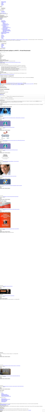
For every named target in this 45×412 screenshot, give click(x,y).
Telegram (2, 44)
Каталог (1, 19)
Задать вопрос (1, 16)
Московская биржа (9, 74)
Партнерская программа (4, 394)
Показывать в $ (3, 8)
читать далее (1, 71)
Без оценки (2, 97)
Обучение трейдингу (8, 39)
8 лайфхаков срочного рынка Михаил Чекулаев (8, 127)
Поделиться (4, 41)
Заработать (1, 41)
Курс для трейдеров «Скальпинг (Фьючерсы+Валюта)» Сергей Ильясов (11, 365)
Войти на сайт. (2, 94)
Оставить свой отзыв (2, 93)
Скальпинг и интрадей (19, 39)
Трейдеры (2, 37)
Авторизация (3, 11)
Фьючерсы (13, 74)
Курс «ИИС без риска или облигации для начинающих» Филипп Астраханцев (12, 185)
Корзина (1, 18)
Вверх (1, 411)
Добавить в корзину (2, 60)
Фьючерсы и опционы (25, 39)
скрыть (5, 72)
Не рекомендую (10, 97)
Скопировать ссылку (4, 43)
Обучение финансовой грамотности (5, 399)
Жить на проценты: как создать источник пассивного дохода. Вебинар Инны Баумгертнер (14, 140)
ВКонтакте (5, 404)
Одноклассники (3, 47)
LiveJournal (2, 45)
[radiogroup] (3, 52)
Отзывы (2, 38)
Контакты (2, 4)
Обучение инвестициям (4, 400)
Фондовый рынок (13, 39)
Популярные (2, 36)
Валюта (1, 6)
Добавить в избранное (7, 120)
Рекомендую (6, 97)
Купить (1, 298)
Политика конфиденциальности (5, 395)
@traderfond (8, 404)
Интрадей (5, 74)
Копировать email (6, 16)
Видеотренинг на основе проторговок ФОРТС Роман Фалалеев (10, 196)
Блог (2, 5)
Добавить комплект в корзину (3, 87)
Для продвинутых (2, 74)
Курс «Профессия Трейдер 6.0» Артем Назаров (8, 295)
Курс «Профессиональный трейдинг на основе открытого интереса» (11, 209)
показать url (1, 56)
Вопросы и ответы (3, 1)
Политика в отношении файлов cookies (6, 396)
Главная (1, 39)
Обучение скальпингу (4, 401)
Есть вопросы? (6, 60)
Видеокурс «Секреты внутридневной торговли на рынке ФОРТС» (26, 83)
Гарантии (2, 2)
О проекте (2, 393)
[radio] (1, 52)
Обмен (2, 3)
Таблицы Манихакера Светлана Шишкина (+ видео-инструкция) (11, 161)
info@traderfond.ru (2, 404)
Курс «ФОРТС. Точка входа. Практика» (16, 84)
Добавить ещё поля (2, 100)
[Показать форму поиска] (0, 14)
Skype (2, 46)
